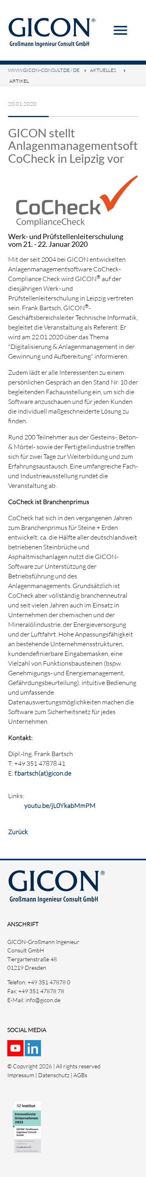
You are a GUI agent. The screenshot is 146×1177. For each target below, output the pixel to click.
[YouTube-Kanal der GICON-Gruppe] (16, 1051)
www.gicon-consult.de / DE (43, 70)
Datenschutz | (55, 1075)
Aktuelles (103, 70)
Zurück (18, 832)
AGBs (80, 1075)
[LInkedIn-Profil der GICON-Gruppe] (33, 1051)
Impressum (20, 1075)
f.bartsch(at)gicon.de (43, 773)
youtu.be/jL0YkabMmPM (60, 805)
